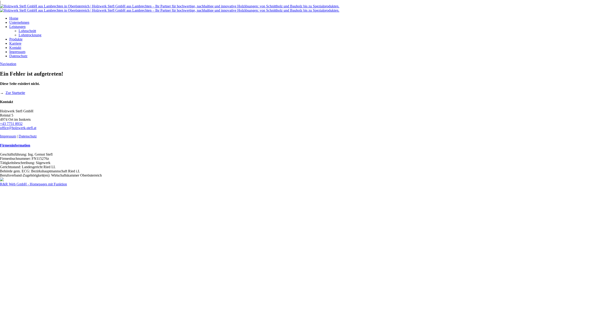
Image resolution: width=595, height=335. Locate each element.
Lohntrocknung (30, 35)
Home (13, 18)
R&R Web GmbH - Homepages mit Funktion (33, 184)
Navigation (8, 64)
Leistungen (17, 27)
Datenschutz (18, 56)
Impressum (17, 52)
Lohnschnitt (27, 31)
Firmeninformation (15, 145)
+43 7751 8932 (11, 124)
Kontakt (15, 48)
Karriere (15, 43)
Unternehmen (19, 22)
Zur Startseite (15, 93)
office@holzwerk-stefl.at (18, 128)
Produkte (16, 39)
